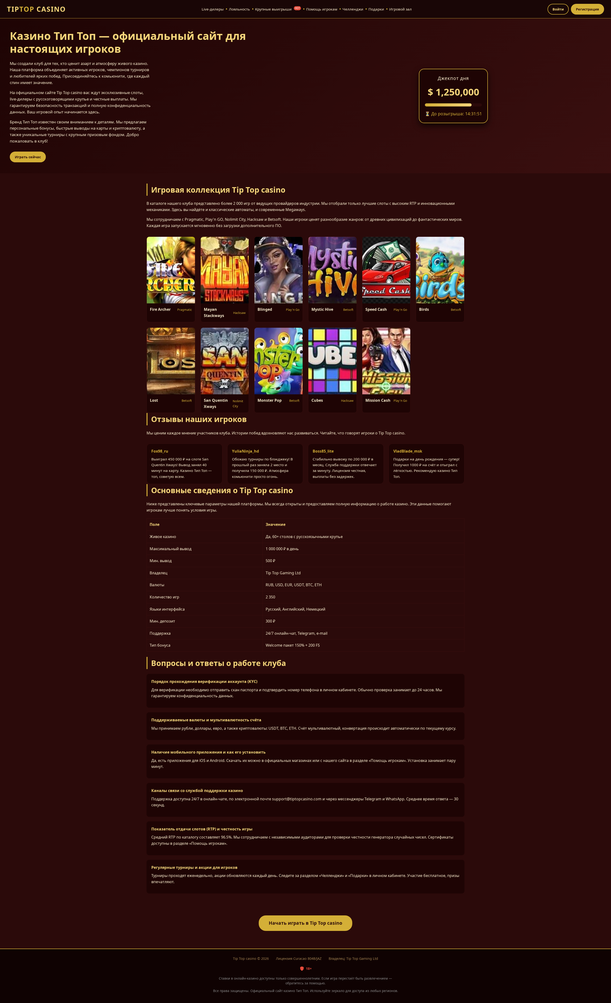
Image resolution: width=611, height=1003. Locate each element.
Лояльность (239, 9)
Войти (558, 9)
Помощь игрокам (321, 9)
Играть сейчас (28, 157)
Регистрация (587, 9)
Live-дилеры (213, 9)
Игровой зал (400, 9)
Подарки (376, 9)
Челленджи (352, 9)
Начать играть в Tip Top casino (305, 923)
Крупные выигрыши (277, 9)
